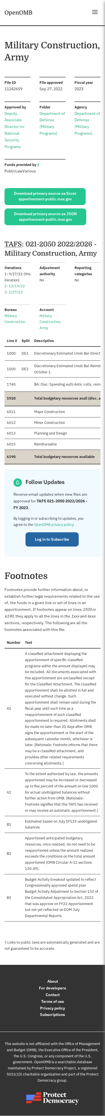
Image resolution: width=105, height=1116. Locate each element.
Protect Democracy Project (54, 1068)
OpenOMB (18, 12)
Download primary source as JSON (45, 216)
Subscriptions (52, 1014)
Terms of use (52, 1001)
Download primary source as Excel (45, 196)
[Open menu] (95, 12)
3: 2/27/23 (13, 292)
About (52, 981)
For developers (52, 988)
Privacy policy (52, 1008)
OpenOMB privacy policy (53, 524)
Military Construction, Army (50, 322)
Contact (53, 994)
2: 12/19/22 (14, 286)
